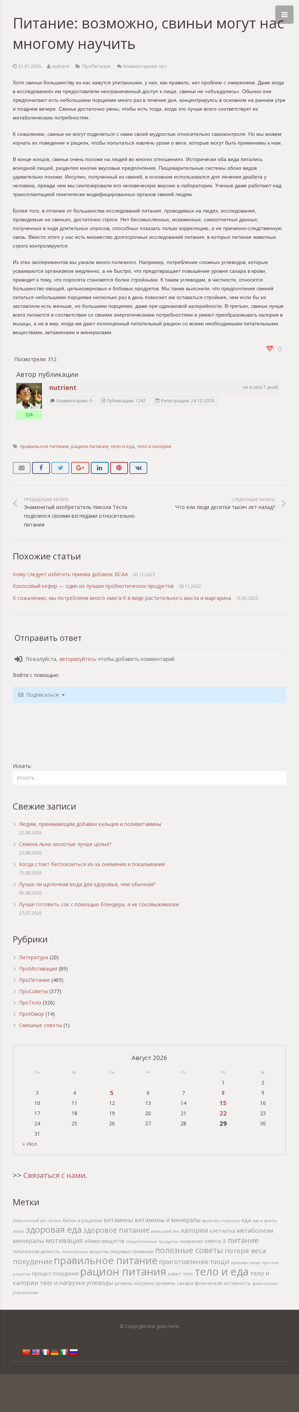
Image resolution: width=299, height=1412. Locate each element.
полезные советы (189, 1250)
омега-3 (215, 1240)
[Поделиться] (41, 468)
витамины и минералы (168, 1220)
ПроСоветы (33, 991)
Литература (33, 957)
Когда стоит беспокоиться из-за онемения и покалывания (92, 864)
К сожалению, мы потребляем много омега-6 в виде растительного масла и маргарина (122, 597)
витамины (118, 1220)
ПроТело (30, 1002)
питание (243, 1240)
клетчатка (222, 1230)
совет (174, 1273)
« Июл (29, 1143)
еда (246, 1220)
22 (223, 1113)
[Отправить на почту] (22, 468)
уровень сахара (174, 1283)
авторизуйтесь (77, 658)
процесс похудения (55, 1273)
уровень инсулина (134, 1283)
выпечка (211, 1220)
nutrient (60, 66)
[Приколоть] (119, 468)
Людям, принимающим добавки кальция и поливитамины (90, 823)
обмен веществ (104, 1240)
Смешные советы (40, 1025)
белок (54, 1220)
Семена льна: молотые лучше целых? (65, 844)
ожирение (191, 1241)
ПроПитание (96, 66)
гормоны (230, 1220)
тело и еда (122, 446)
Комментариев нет (145, 66)
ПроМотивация (38, 968)
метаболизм (255, 1230)
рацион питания (89, 446)
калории (194, 1230)
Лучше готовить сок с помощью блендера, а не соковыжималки (99, 904)
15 (223, 1103)
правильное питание (44, 446)
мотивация (64, 1240)
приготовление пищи (194, 1261)
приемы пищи (245, 1262)
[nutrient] (29, 396)
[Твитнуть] (60, 468)
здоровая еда (54, 1229)
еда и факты (264, 1220)
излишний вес (165, 1231)
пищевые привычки (132, 1251)
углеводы (99, 1283)
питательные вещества (85, 1251)
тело (188, 1274)
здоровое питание (116, 1230)
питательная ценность (36, 1251)
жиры (18, 1231)
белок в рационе (82, 1220)
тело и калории (154, 446)
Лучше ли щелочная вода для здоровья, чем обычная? (87, 884)
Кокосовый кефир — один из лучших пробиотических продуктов (93, 585)
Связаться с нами (54, 1175)
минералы (28, 1240)
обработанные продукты (152, 1241)
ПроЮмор (31, 1013)
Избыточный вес (30, 1220)
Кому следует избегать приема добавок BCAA (70, 574)
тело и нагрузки (62, 1283)
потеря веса (245, 1250)
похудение (33, 1261)
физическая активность (223, 1283)
